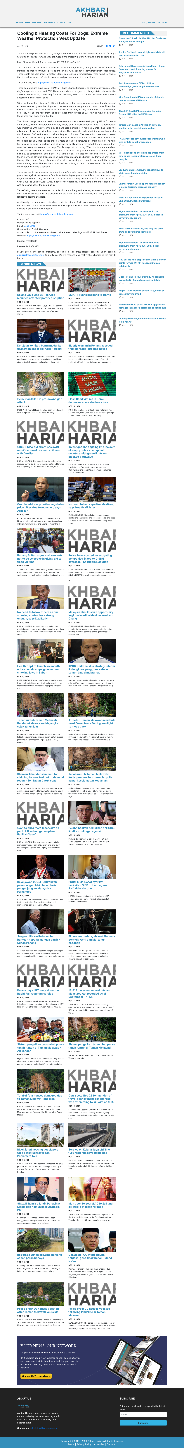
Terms (71, 1444)
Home (19, 22)
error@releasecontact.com (30, 255)
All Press (49, 22)
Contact (111, 1444)
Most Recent (33, 22)
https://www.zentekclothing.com (54, 82)
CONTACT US (64, 22)
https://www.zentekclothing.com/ (43, 235)
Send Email (29, 225)
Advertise (99, 1444)
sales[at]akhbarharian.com (43, 1428)
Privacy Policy (84, 1444)
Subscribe (143, 1423)
